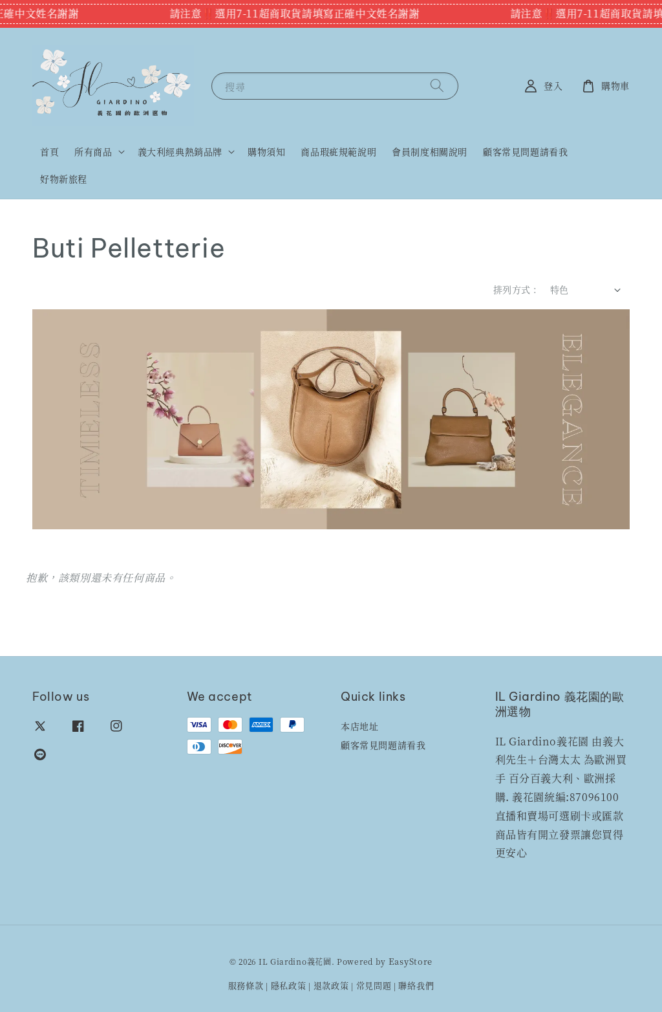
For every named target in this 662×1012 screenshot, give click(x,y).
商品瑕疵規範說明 (338, 151)
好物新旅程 (63, 178)
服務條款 (246, 985)
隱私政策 (288, 985)
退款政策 (331, 985)
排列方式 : (515, 289)
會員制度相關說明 (429, 151)
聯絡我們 (416, 985)
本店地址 (359, 726)
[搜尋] (437, 85)
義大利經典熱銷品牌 (180, 151)
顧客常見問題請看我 (525, 151)
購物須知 (266, 151)
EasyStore (410, 961)
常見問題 (374, 985)
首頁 (49, 151)
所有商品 (93, 151)
